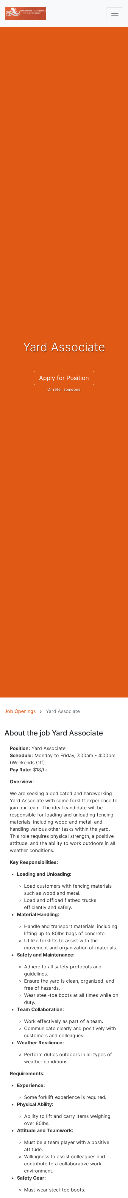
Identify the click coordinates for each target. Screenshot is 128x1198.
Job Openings (20, 711)
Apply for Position (64, 378)
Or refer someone (64, 389)
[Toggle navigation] (115, 13)
